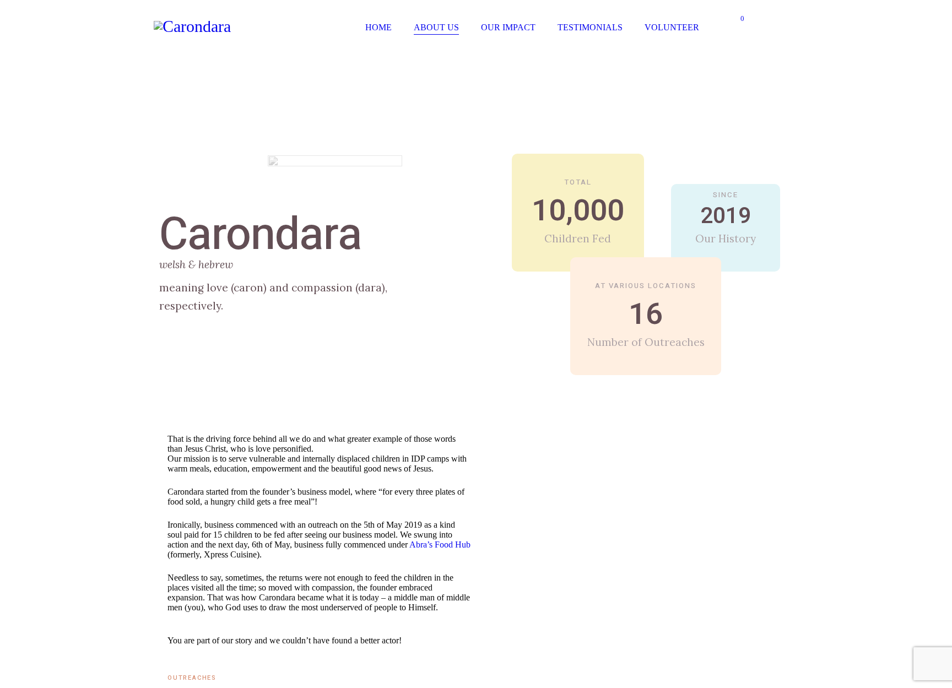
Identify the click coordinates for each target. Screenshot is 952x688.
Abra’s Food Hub (439, 544)
